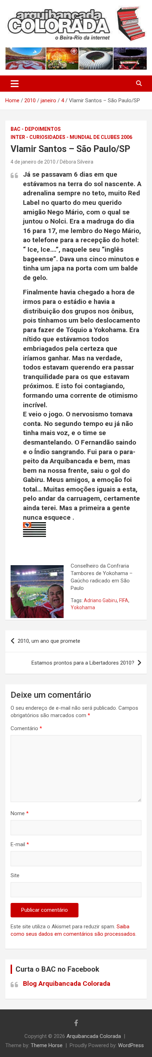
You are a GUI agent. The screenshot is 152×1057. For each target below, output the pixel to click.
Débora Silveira (76, 162)
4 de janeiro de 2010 (33, 162)
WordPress (131, 1045)
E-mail (20, 844)
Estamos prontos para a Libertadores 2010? (82, 663)
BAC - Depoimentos (36, 129)
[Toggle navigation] (14, 83)
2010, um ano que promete (49, 641)
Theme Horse (47, 1045)
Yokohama (83, 607)
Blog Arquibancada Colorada (66, 983)
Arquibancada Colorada (93, 1036)
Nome (20, 813)
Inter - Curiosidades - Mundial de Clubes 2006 (71, 137)
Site (15, 875)
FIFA (123, 600)
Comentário (26, 728)
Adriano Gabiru (100, 600)
